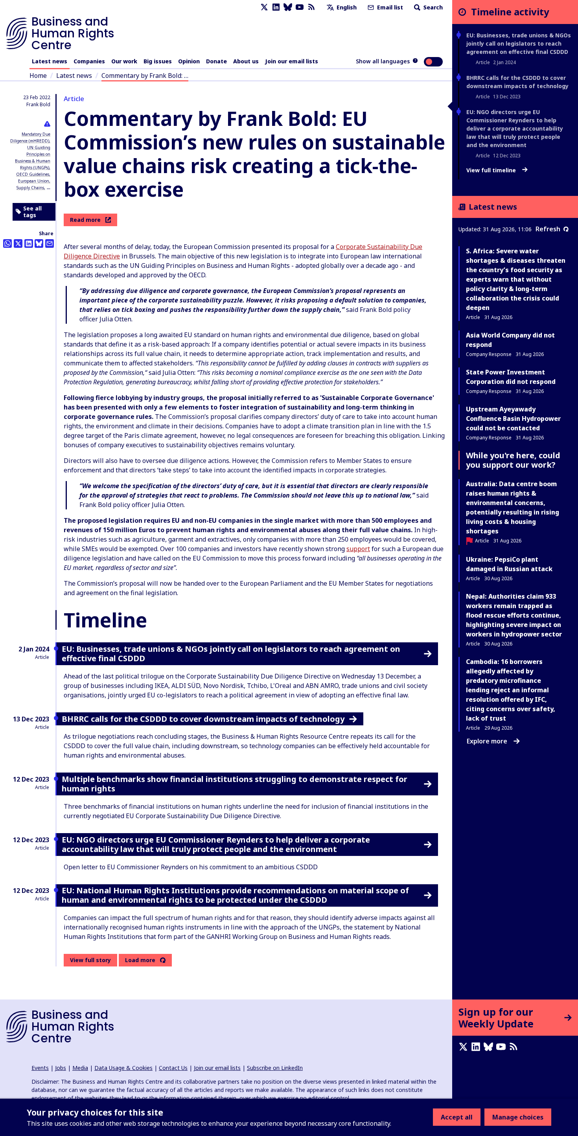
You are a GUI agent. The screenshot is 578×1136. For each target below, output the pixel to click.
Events (40, 1067)
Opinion (189, 61)
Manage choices (517, 1117)
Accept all (457, 1117)
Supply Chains (30, 187)
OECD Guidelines (32, 174)
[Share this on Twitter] (18, 243)
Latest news (49, 61)
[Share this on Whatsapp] (7, 243)
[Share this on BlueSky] (39, 243)
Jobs (60, 1067)
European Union (33, 181)
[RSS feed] (311, 7)
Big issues (158, 61)
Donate (216, 61)
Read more (85, 219)
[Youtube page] (299, 7)
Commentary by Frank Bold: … (144, 75)
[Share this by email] (49, 243)
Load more (140, 960)
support (358, 548)
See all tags (32, 212)
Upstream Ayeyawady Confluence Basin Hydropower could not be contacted (513, 418)
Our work (124, 61)
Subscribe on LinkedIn (275, 1067)
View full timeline (491, 170)
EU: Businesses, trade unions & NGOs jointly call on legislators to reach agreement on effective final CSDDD (518, 43)
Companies (89, 61)
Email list (389, 7)
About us (246, 61)
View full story (90, 960)
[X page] (264, 7)
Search (432, 7)
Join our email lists (291, 61)
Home (38, 75)
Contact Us (173, 1067)
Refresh (548, 229)
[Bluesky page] (288, 7)
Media (80, 1067)
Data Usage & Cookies (123, 1067)
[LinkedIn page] (276, 7)
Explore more (487, 741)
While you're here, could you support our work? (513, 460)
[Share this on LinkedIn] (28, 243)
